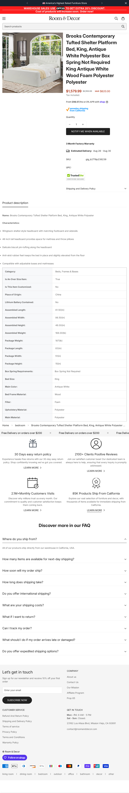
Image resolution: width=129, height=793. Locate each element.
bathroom (85, 774)
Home (5, 425)
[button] (123, 18)
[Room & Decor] (64, 18)
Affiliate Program (75, 692)
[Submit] (123, 26)
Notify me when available (88, 131)
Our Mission (73, 687)
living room (8, 774)
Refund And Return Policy (15, 715)
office (71, 774)
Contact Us (72, 682)
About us (71, 676)
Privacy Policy (9, 731)
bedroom (20, 425)
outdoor (58, 774)
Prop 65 (71, 698)
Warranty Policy (10, 742)
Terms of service (10, 726)
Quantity (70, 117)
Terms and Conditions (13, 737)
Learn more (31, 467)
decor (99, 774)
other (111, 774)
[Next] (101, 3)
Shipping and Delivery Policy (17, 721)
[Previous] (27, 3)
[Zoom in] (56, 39)
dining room (26, 774)
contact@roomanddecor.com (82, 729)
